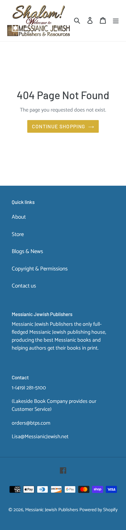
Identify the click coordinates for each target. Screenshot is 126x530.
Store (18, 234)
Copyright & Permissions (40, 268)
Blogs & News (27, 251)
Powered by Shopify (98, 510)
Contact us (24, 285)
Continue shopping (58, 126)
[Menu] (115, 21)
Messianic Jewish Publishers (51, 510)
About (19, 217)
